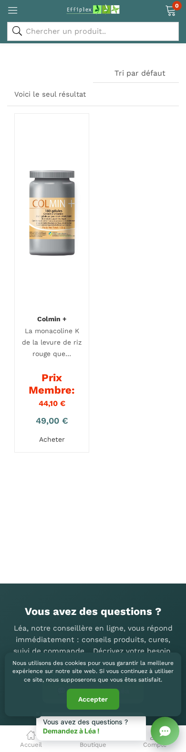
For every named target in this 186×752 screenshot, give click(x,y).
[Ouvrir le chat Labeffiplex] (165, 731)
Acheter (52, 439)
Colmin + (51, 319)
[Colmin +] (52, 214)
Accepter (93, 699)
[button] (170, 9)
